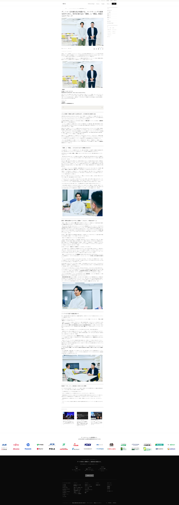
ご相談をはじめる (89, 475)
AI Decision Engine (91, 4)
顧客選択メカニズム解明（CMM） (77, 485)
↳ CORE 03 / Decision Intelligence (66, 492)
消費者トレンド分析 (77, 492)
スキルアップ (109, 34)
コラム (108, 19)
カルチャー (114, 31)
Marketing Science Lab (88, 489)
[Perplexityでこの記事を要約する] (96, 49)
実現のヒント (109, 17)
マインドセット (69, 51)
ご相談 (114, 3)
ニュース (98, 0)
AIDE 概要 (64, 484)
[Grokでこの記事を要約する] (102, 49)
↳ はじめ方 (64, 496)
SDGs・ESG (109, 29)
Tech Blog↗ (87, 491)
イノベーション (114, 29)
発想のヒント (109, 15)
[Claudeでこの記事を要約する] (98, 49)
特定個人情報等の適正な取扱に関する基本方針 (78, 502)
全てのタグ (108, 36)
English (115, 0)
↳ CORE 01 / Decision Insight (65, 487)
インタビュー (109, 31)
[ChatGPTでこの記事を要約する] (94, 49)
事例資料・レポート (88, 484)
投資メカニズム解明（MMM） (78, 487)
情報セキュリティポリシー (98, 502)
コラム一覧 (70, 8)
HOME (66, 8)
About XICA (74, 8)
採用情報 (108, 0)
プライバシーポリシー (90, 502)
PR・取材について (110, 491)
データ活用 (108, 12)
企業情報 (111, 0)
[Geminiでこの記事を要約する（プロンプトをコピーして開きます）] (100, 49)
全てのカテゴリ (109, 10)
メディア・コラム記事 (88, 486)
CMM (110, 27)
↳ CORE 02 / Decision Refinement (66, 489)
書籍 (85, 492)
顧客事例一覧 (98, 484)
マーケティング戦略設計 (77, 493)
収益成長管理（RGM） (77, 490)
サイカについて (103, 0)
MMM (113, 27)
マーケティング (64, 51)
